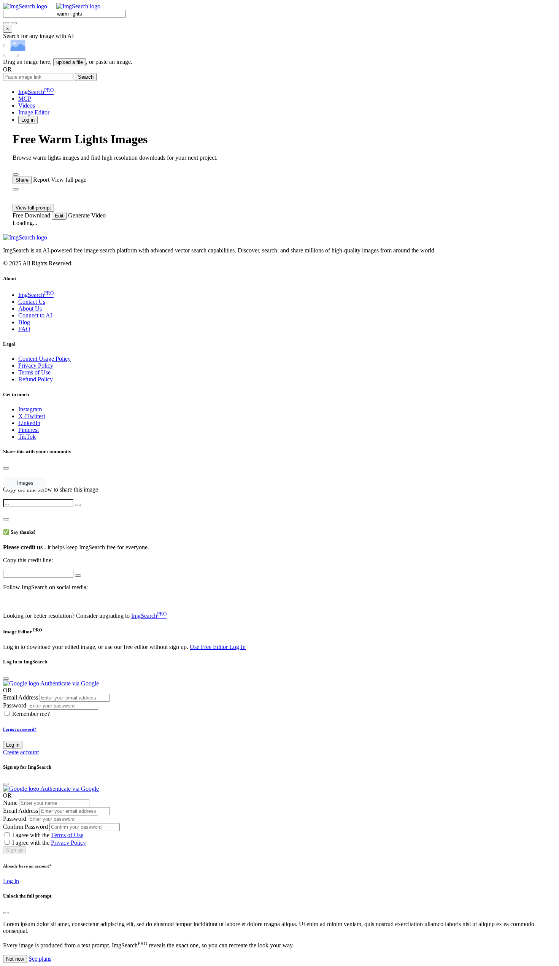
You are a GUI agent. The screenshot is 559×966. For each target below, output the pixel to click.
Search (86, 77)
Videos (26, 105)
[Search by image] (6, 23)
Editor (33, 112)
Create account (21, 752)
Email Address (20, 697)
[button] (28, 119)
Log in (12, 745)
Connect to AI (35, 315)
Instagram (30, 409)
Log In (237, 647)
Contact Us (31, 301)
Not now (15, 959)
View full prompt (33, 208)
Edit (59, 216)
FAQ (24, 329)
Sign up (14, 850)
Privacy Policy (35, 365)
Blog (24, 322)
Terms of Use (34, 372)
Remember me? (31, 714)
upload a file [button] (69, 62)
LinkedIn (29, 423)
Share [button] (22, 180)
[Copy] (78, 505)
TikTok (27, 436)
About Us (30, 308)
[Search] (14, 23)
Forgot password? (20, 729)
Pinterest (28, 430)
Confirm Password (25, 826)
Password (14, 705)
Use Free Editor (209, 647)
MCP (24, 98)
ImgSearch (36, 92)
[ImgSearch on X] (6, 601)
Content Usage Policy (44, 358)
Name (10, 802)
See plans (40, 958)
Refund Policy (35, 379)
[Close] (6, 468)
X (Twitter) (31, 416)
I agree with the (47, 835)
